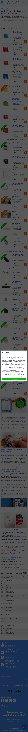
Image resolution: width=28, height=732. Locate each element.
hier (23, 367)
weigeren (10, 371)
